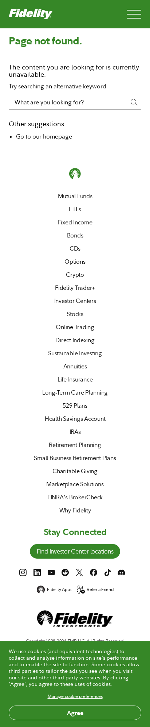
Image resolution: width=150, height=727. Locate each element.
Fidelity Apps (59, 589)
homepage (57, 136)
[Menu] (134, 14)
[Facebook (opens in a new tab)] (93, 572)
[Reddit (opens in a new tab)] (65, 572)
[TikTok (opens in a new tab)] (107, 572)
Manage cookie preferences (75, 696)
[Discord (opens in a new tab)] (121, 572)
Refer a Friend (100, 589)
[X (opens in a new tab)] (79, 572)
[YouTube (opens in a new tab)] (51, 572)
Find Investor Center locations (75, 552)
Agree (75, 712)
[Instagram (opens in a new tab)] (23, 572)
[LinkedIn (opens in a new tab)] (37, 572)
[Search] (134, 102)
